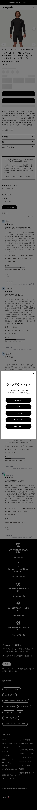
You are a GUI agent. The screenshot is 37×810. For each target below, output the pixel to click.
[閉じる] (33, 373)
